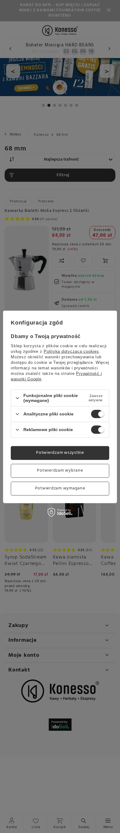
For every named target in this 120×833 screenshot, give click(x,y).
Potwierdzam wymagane (60, 488)
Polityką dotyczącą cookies (71, 351)
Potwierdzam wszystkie (60, 452)
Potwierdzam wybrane (60, 470)
